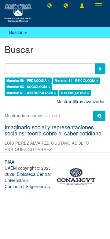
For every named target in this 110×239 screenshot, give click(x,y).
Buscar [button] (16, 32)
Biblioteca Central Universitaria (28, 177)
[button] (49, 5)
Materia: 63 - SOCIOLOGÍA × (28, 86)
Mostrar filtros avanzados (81, 101)
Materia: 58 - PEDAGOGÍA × (28, 80)
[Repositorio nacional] (77, 175)
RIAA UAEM (11, 165)
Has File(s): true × (75, 92)
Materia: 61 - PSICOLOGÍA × (76, 80)
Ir (100, 69)
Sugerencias (38, 186)
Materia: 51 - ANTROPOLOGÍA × (31, 92)
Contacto (13, 186)
